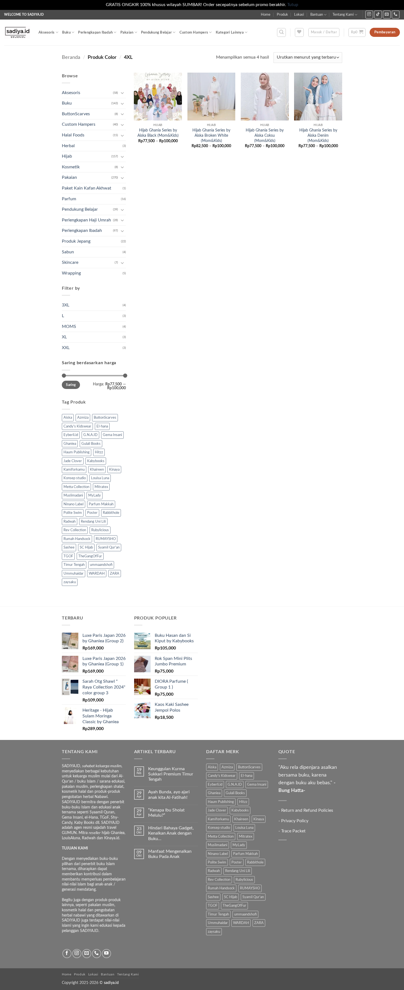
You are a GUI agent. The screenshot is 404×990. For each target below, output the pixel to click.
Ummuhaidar (73, 573)
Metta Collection (76, 487)
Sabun (68, 252)
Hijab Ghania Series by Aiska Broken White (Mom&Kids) (211, 135)
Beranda (71, 57)
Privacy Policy (294, 821)
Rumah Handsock (76, 539)
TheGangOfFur (90, 556)
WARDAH (97, 573)
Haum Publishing (76, 452)
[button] (281, 32)
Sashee (68, 547)
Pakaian (127, 32)
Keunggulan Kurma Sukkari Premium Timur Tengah (170, 774)
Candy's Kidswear (77, 426)
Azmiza (82, 417)
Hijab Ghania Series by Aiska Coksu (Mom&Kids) (265, 135)
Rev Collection (74, 530)
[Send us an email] (387, 14)
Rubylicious (100, 530)
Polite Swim (72, 512)
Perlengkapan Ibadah (95, 32)
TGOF (68, 556)
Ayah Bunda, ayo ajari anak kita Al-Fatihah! (169, 794)
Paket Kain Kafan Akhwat (86, 188)
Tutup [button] (292, 4)
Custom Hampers (193, 32)
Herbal (68, 146)
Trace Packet (293, 831)
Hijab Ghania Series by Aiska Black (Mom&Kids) (158, 133)
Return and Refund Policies (307, 810)
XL (64, 337)
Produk (282, 14)
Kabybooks (95, 461)
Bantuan (316, 14)
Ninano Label (73, 504)
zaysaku (69, 582)
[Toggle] (122, 92)
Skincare (70, 262)
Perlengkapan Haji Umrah (86, 220)
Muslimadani (73, 495)
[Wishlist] (299, 32)
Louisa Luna (100, 478)
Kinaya (114, 469)
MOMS (69, 326)
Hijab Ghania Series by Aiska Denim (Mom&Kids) (318, 135)
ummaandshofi (101, 564)
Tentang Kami (343, 14)
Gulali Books (91, 443)
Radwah (69, 521)
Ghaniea (69, 443)
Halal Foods (73, 135)
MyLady (94, 495)
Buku (66, 32)
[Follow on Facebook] (66, 953)
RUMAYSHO (106, 539)
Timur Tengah (74, 564)
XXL (66, 347)
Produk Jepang (76, 241)
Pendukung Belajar (156, 32)
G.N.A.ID (90, 435)
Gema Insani (112, 435)
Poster (92, 512)
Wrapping (71, 273)
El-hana (102, 426)
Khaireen (97, 469)
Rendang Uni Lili (93, 521)
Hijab (67, 156)
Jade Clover (72, 461)
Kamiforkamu (74, 469)
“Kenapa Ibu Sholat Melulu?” (166, 813)
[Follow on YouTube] (106, 953)
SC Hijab (86, 547)
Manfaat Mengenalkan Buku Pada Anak (170, 854)
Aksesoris (46, 32)
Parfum (69, 199)
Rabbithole (111, 512)
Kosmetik (71, 167)
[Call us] (396, 14)
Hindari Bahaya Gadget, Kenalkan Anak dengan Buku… (171, 833)
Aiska (67, 417)
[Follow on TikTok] (378, 14)
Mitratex (101, 487)
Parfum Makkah (101, 504)
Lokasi (299, 14)
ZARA (114, 573)
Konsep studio (74, 478)
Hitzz (99, 452)
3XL (65, 305)
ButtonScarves (76, 114)
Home (265, 14)
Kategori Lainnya (230, 32)
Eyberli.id (70, 435)
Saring (71, 384)
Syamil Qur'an (109, 547)
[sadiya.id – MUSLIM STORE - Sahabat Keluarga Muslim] (17, 32)
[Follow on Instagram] (369, 14)
